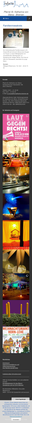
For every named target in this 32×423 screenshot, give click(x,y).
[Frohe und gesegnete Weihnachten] (16, 207)
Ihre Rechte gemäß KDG (10, 368)
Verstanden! (16, 419)
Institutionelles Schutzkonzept (12, 374)
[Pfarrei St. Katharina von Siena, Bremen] (16, 4)
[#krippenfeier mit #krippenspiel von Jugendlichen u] (16, 180)
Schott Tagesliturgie (21, 399)
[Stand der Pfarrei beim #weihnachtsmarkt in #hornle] (16, 286)
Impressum (6, 363)
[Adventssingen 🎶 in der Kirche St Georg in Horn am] (16, 260)
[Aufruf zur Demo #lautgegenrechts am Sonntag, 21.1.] (16, 127)
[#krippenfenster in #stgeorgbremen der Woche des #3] (16, 233)
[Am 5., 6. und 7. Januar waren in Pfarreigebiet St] (16, 153)
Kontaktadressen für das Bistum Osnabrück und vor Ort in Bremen (13, 384)
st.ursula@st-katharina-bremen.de (17, 93)
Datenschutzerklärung (16, 416)
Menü (7, 18)
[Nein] (30, 412)
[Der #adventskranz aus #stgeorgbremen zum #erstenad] (16, 313)
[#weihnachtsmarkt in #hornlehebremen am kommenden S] (16, 340)
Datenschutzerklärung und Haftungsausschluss (11, 365)
